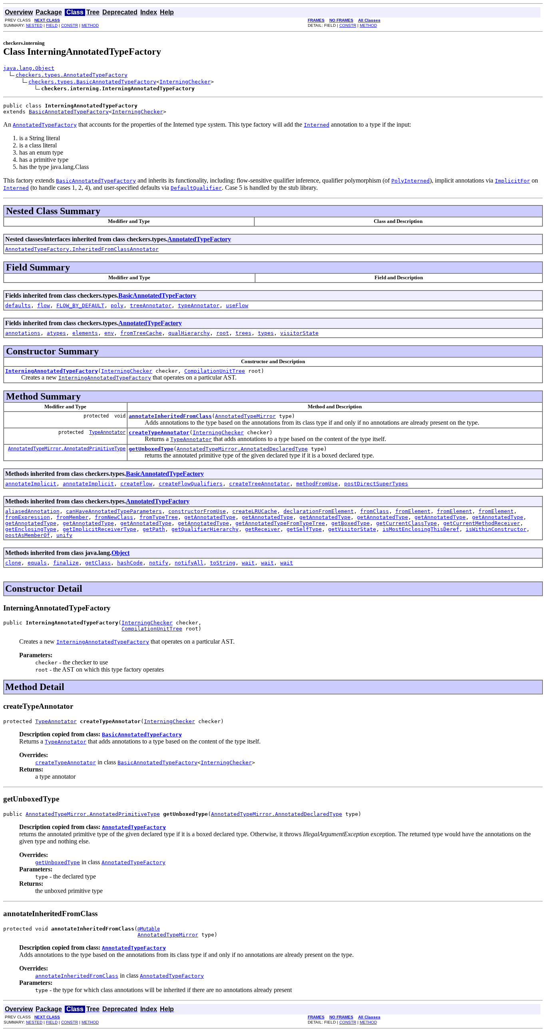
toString (222, 563)
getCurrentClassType (406, 523)
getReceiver (262, 529)
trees (243, 333)
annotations (22, 333)
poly (117, 305)
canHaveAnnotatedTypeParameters (114, 511)
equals (37, 563)
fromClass (374, 511)
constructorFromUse (197, 511)
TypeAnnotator (107, 432)
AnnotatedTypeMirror (245, 416)
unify (64, 535)
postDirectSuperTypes (376, 484)
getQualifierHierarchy (205, 529)
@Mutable (148, 929)
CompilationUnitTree (214, 371)
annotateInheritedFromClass (170, 416)
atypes (56, 333)
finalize (66, 563)
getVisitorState (352, 529)
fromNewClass (114, 517)
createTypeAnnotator (159, 432)
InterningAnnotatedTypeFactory (51, 371)
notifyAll (189, 563)
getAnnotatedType (209, 517)
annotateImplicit (30, 484)
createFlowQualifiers (191, 484)
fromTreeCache (141, 333)
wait (248, 563)
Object (121, 552)
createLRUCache (254, 511)
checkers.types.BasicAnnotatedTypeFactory (92, 82)
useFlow (237, 305)
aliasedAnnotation (32, 511)
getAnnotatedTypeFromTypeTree (280, 523)
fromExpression (27, 517)
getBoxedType (350, 523)
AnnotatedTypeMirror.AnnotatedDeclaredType (242, 449)
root (222, 333)
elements (85, 333)
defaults (18, 305)
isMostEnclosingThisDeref (421, 529)
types (266, 333)
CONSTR (69, 25)
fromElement (412, 511)
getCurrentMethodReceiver (481, 523)
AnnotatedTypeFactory (199, 239)
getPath (154, 529)
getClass (98, 563)
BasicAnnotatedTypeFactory (69, 112)
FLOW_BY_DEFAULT (80, 305)
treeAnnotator (150, 305)
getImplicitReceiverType (99, 529)
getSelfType (304, 529)
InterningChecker (185, 82)
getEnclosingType (30, 529)
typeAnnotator (198, 305)
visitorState (299, 333)
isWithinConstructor (496, 529)
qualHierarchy (189, 333)
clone (13, 563)
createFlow (136, 484)
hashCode (130, 563)
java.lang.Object (28, 68)
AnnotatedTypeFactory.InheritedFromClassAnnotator (82, 249)
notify (158, 563)
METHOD (90, 25)
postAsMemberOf (27, 535)
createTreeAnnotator (259, 484)
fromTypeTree (158, 517)
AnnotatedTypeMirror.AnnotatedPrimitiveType (67, 448)
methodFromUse (317, 484)
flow (43, 305)
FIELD (52, 25)
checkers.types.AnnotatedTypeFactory (72, 75)
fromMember (72, 517)
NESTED (34, 25)
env (109, 333)
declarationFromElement (318, 511)
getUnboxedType (151, 449)
